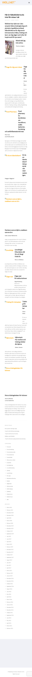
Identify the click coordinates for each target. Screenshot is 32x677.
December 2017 (10, 549)
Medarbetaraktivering (11, 478)
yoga (8, 499)
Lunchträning (9, 473)
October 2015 (10, 612)
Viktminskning (10, 486)
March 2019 (9, 544)
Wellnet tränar (10, 496)
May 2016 (9, 594)
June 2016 (9, 591)
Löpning (8, 470)
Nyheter (17, 20)
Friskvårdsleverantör (11, 452)
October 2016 (10, 583)
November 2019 (10, 528)
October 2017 (10, 554)
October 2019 (10, 531)
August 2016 (9, 589)
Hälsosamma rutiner (11, 460)
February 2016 (10, 602)
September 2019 (10, 533)
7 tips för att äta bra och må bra (11, 433)
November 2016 (10, 581)
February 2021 (10, 510)
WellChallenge (10, 489)
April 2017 (9, 568)
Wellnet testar (10, 494)
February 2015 (10, 628)
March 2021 (9, 507)
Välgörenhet (9, 483)
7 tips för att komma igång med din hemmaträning (15, 438)
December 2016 (10, 578)
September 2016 (10, 586)
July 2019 (9, 536)
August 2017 (9, 560)
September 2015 (10, 615)
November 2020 (10, 515)
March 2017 (9, 570)
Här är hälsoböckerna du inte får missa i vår (14, 16)
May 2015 (9, 620)
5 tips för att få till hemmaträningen (12, 431)
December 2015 (10, 607)
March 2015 (9, 625)
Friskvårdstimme (10, 454)
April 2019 (9, 541)
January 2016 (10, 604)
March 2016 (9, 599)
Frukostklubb (9, 457)
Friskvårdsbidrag (10, 449)
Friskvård (9, 446)
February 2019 (10, 547)
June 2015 (9, 617)
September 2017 (10, 557)
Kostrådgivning (10, 465)
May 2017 (9, 565)
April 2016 (9, 596)
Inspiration (9, 462)
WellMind (9, 491)
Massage (8, 475)
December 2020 (10, 512)
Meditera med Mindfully (10, 436)
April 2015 (9, 623)
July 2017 (9, 562)
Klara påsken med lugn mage (11, 428)
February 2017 (10, 573)
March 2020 (9, 520)
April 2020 (9, 518)
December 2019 (10, 525)
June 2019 (9, 539)
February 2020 (10, 523)
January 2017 (10, 575)
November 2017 (10, 552)
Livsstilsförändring (10, 467)
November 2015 (10, 610)
